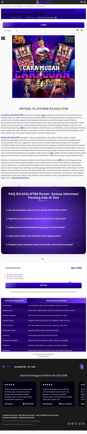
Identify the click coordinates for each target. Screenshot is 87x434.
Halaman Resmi (5, 6)
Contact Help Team (43, 356)
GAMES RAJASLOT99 (26, 417)
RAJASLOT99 (41, 6)
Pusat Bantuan (29, 6)
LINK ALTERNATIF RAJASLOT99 (47, 415)
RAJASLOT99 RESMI (10, 417)
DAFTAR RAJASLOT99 (26, 415)
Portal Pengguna (18, 6)
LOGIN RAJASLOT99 (10, 415)
